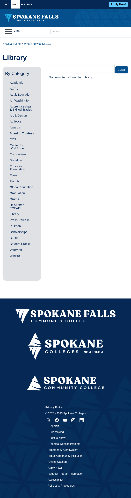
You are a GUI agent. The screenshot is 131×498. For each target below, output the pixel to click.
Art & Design (18, 115)
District (26, 4)
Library (14, 214)
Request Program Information (65, 473)
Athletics (15, 121)
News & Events (12, 43)
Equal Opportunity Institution (65, 455)
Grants (14, 199)
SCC (7, 4)
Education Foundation (17, 168)
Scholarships (18, 232)
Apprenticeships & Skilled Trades (21, 108)
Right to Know (57, 437)
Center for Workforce (17, 147)
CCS (13, 139)
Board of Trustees (22, 133)
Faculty (15, 181)
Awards (15, 127)
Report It (53, 426)
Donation (16, 160)
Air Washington (20, 100)
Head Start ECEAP (17, 206)
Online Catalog (57, 461)
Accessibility (55, 479)
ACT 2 (14, 88)
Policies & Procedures (61, 485)
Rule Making (56, 432)
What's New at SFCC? (37, 43)
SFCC (15, 4)
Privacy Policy (54, 407)
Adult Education (20, 94)
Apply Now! (118, 4)
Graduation (17, 193)
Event (14, 175)
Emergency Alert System (63, 449)
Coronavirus (18, 154)
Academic (16, 82)
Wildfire (15, 256)
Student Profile (20, 244)
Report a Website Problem (64, 443)
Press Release (20, 220)
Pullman (15, 226)
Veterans (16, 250)
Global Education (21, 187)
